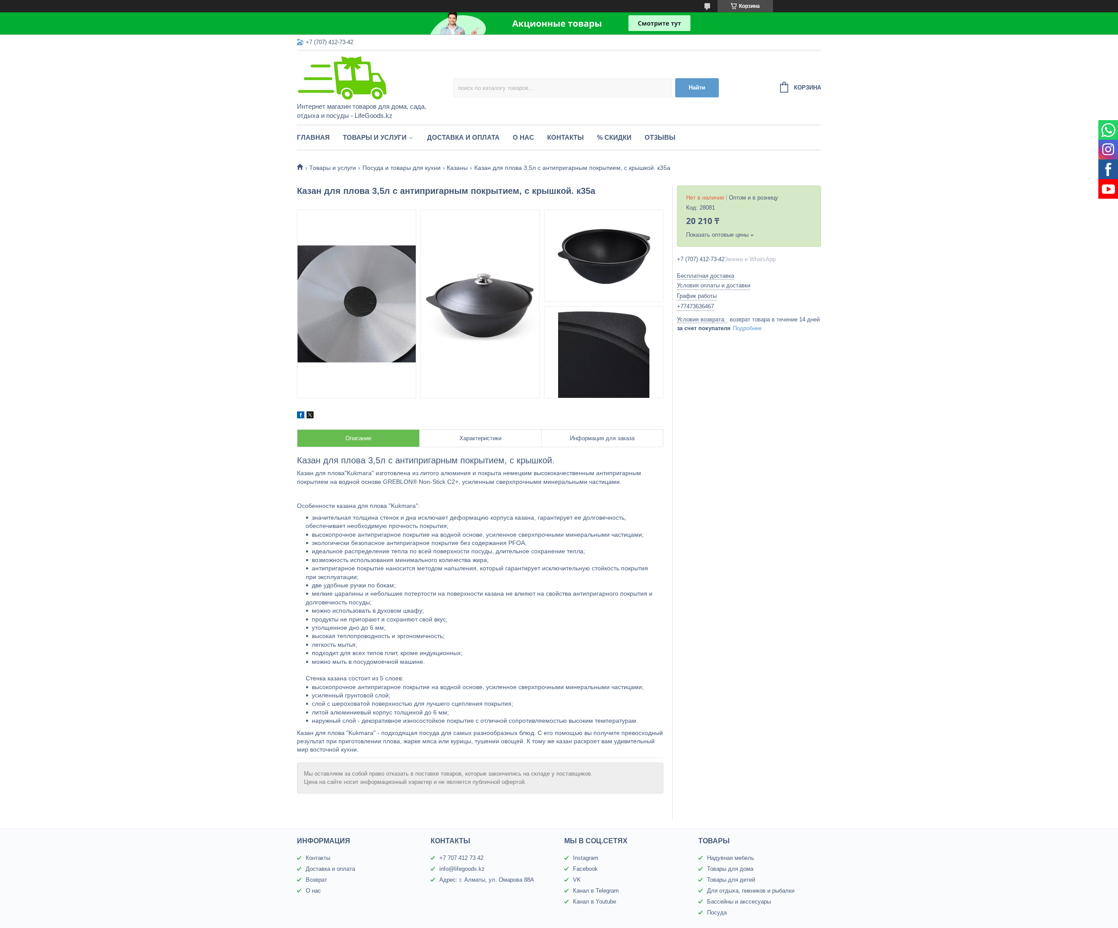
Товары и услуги (375, 137)
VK (577, 879)
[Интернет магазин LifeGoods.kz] (373, 77)
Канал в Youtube (594, 901)
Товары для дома (730, 869)
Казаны (457, 167)
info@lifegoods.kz (462, 869)
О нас (523, 137)
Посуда (717, 912)
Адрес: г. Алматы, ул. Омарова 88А (486, 879)
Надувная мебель (730, 858)
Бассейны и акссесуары (739, 901)
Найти (697, 87)
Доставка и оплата (463, 137)
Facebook (585, 869)
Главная (313, 137)
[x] (310, 416)
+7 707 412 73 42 (461, 858)
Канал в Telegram (596, 890)
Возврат (316, 879)
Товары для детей (731, 879)
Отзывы (660, 137)
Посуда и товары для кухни (401, 167)
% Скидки (614, 137)
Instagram (585, 858)
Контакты (565, 137)
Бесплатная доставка (705, 276)
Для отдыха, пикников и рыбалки (750, 890)
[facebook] (300, 416)
